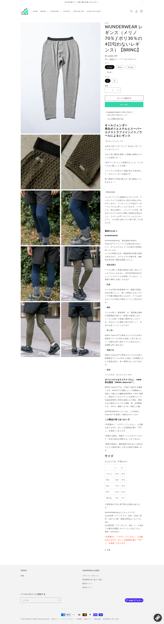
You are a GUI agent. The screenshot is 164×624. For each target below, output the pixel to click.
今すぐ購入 (124, 104)
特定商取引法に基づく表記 (92, 579)
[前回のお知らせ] (21, 2)
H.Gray (130, 67)
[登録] (58, 600)
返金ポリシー (87, 587)
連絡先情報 (97, 619)
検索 (22, 576)
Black (120, 67)
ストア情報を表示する (115, 119)
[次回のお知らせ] (142, 2)
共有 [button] (108, 550)
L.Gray (109, 67)
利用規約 (79, 619)
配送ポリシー (87, 583)
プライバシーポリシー (90, 576)
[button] (44, 11)
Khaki (110, 72)
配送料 (112, 59)
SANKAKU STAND (31, 619)
